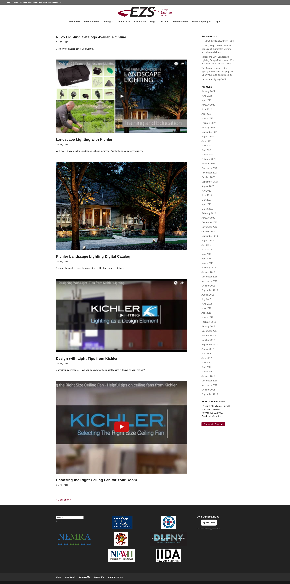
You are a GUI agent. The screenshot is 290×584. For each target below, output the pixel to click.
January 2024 (208, 91)
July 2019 (206, 245)
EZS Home (74, 21)
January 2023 (208, 105)
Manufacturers (91, 21)
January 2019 (208, 272)
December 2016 (209, 380)
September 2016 (209, 394)
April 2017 (206, 367)
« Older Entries (63, 499)
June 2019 (206, 249)
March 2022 (207, 118)
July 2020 (206, 190)
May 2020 (206, 199)
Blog (152, 21)
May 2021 (206, 145)
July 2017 (206, 353)
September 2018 (209, 290)
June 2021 (206, 141)
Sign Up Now (208, 522)
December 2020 (209, 168)
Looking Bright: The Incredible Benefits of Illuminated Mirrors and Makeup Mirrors (216, 49)
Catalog (107, 21)
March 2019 (207, 263)
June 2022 (206, 109)
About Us (122, 21)
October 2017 (208, 340)
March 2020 (207, 209)
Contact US (140, 21)
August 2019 (207, 240)
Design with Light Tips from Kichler (87, 358)
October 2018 (208, 285)
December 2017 (209, 331)
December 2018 (209, 276)
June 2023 (206, 95)
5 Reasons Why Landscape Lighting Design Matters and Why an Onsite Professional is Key (217, 60)
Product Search (180, 21)
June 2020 (206, 195)
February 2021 (208, 159)
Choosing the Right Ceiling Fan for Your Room (96, 480)
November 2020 (209, 172)
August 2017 (207, 349)
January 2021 (208, 163)
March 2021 (207, 154)
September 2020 (209, 181)
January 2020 (208, 218)
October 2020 (208, 177)
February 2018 (208, 322)
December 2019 (209, 222)
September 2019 (209, 236)
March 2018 (207, 317)
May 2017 (206, 362)
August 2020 (207, 186)
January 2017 (208, 376)
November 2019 (209, 227)
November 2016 (209, 385)
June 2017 (206, 358)
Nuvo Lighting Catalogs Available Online (91, 37)
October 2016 (208, 389)
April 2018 (206, 313)
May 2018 (206, 308)
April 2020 (206, 204)
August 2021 (207, 136)
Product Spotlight (201, 21)
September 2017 (209, 344)
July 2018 (206, 299)
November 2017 (209, 335)
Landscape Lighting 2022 (213, 79)
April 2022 (206, 114)
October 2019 (208, 231)
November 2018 (209, 281)
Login (217, 21)
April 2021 (206, 150)
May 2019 (206, 254)
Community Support (213, 424)
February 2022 (208, 123)
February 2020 (208, 213)
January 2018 (208, 326)
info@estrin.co (216, 416)
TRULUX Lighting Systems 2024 (217, 41)
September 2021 (209, 132)
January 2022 (208, 127)
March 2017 (207, 371)
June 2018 (206, 303)
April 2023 (206, 100)
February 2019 (208, 267)
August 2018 (207, 294)
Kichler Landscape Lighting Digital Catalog (93, 256)
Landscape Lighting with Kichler (84, 139)
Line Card (164, 21)
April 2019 (206, 258)
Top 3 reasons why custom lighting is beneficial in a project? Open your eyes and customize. (217, 71)
